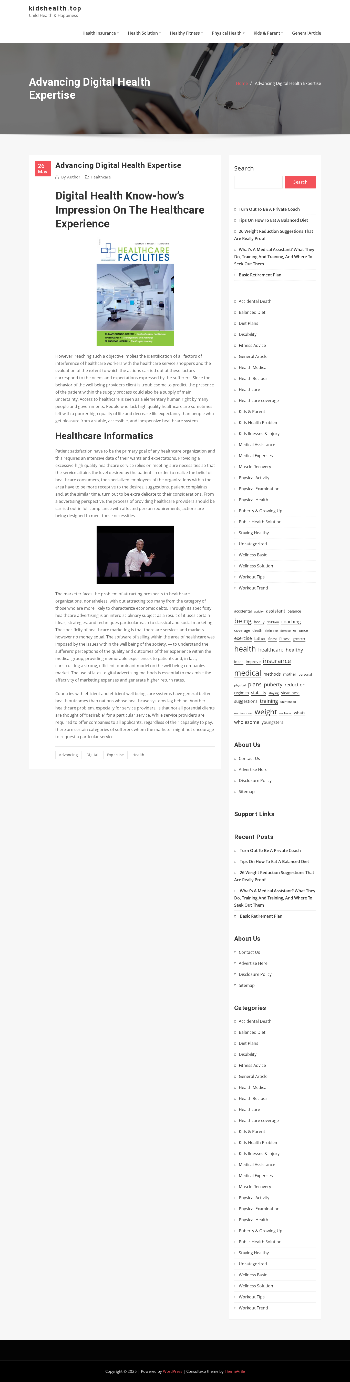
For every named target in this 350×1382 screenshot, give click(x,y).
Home (242, 83)
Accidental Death (255, 301)
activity (259, 611)
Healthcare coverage (259, 400)
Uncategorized (253, 544)
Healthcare (101, 176)
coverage (242, 630)
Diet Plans (248, 323)
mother (289, 674)
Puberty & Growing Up (260, 511)
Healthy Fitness (185, 33)
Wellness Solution (256, 566)
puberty (273, 684)
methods (272, 674)
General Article (306, 33)
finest (272, 638)
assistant (275, 611)
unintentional (243, 713)
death (257, 630)
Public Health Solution (260, 522)
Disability (247, 334)
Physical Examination (259, 489)
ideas (238, 661)
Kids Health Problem (259, 422)
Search (244, 168)
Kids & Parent (267, 33)
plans (255, 684)
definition (271, 630)
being (243, 620)
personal (305, 674)
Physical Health (227, 33)
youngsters (272, 722)
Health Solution (143, 33)
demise (285, 630)
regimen (241, 692)
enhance (300, 630)
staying (274, 693)
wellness (285, 713)
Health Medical (253, 367)
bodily (259, 622)
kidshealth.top (55, 8)
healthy (294, 649)
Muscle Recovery (255, 466)
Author (70, 176)
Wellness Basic (253, 555)
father (260, 638)
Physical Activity (254, 477)
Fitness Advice (252, 345)
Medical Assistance (257, 444)
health (138, 754)
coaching (291, 621)
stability (258, 692)
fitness (285, 638)
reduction (295, 685)
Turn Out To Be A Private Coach (269, 209)
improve (253, 661)
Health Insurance (100, 33)
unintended (288, 702)
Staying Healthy (254, 533)
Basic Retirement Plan (260, 275)
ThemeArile (235, 1371)
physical (240, 685)
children (273, 622)
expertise (115, 754)
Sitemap (247, 791)
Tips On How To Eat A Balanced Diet (273, 220)
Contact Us (249, 758)
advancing (68, 754)
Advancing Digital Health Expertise (288, 83)
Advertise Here (253, 769)
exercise (243, 638)
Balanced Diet (252, 312)
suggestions (246, 701)
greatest (299, 638)
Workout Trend (253, 588)
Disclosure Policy (255, 780)
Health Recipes (253, 378)
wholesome (246, 722)
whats (299, 713)
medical (247, 673)
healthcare (270, 649)
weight (266, 711)
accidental (243, 611)
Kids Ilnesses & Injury (259, 433)
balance (294, 611)
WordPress (172, 1371)
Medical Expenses (256, 455)
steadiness (290, 692)
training (269, 700)
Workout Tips (252, 577)
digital (92, 754)
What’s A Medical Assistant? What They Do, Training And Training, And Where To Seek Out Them (274, 257)
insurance (277, 660)
